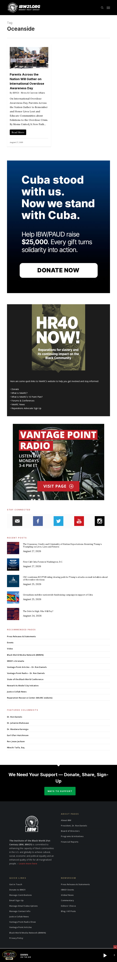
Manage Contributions (20, 895)
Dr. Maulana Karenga (17, 729)
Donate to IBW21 (17, 889)
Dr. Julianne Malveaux (18, 723)
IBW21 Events (67, 889)
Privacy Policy (16, 938)
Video (10, 648)
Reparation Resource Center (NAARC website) (30, 697)
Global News (67, 895)
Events (10, 642)
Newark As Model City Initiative (23, 685)
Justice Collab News (17, 691)
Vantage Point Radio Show (22, 921)
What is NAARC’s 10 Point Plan (26, 396)
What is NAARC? (19, 393)
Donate (15, 389)
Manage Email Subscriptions (23, 905)
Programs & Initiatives (72, 836)
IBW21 (16, 92)
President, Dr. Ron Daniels (74, 825)
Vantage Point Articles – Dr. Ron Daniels (27, 667)
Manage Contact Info (19, 911)
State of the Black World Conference (25, 679)
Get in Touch (15, 884)
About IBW (66, 820)
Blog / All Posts (68, 911)
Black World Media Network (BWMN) (25, 654)
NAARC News (18, 404)
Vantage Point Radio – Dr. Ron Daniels (26, 673)
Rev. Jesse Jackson (16, 741)
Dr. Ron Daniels (14, 716)
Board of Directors (70, 831)
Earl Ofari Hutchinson (17, 735)
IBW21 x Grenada (15, 661)
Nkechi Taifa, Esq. (16, 747)
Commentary (67, 900)
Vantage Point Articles (20, 927)
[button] (108, 7)
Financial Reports (69, 841)
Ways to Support (60, 791)
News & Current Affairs (33, 92)
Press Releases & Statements (21, 636)
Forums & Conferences (22, 400)
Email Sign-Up (16, 900)
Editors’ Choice (68, 905)
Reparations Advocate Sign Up (26, 408)
